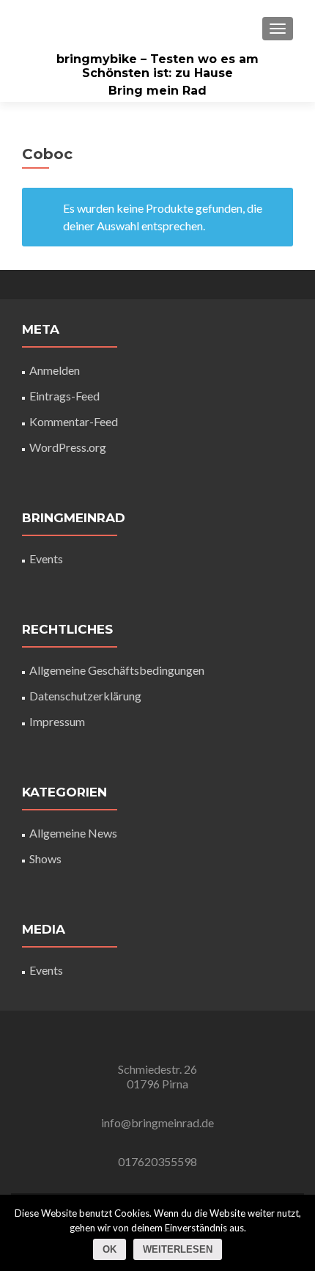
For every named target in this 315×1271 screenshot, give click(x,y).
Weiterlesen (177, 1249)
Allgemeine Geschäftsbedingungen (116, 670)
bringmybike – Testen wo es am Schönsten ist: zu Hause (157, 66)
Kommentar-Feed (73, 421)
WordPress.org (67, 447)
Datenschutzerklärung (85, 696)
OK (109, 1249)
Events (46, 558)
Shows (45, 858)
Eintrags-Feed (64, 396)
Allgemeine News (73, 833)
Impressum (57, 721)
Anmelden (54, 370)
